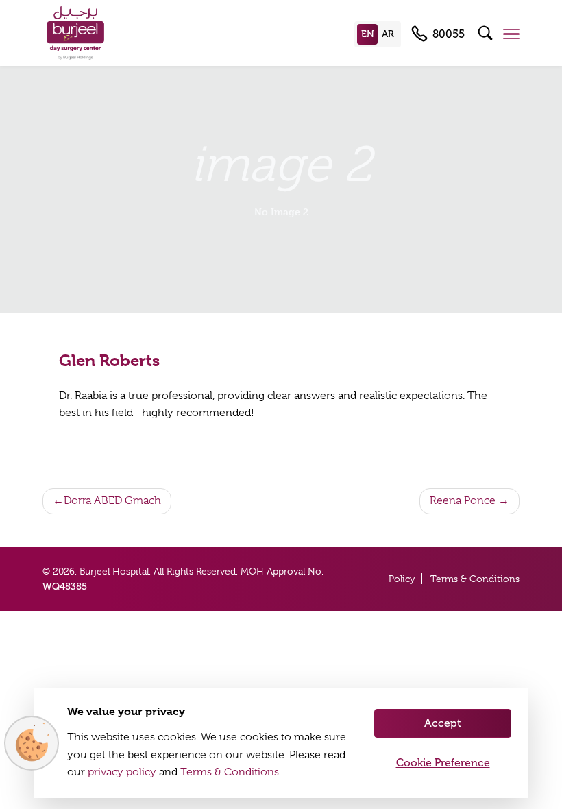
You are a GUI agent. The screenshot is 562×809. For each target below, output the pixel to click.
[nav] (511, 34)
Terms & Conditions (475, 578)
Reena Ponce (463, 500)
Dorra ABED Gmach (112, 500)
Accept (442, 722)
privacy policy (122, 772)
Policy (402, 578)
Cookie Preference (443, 762)
